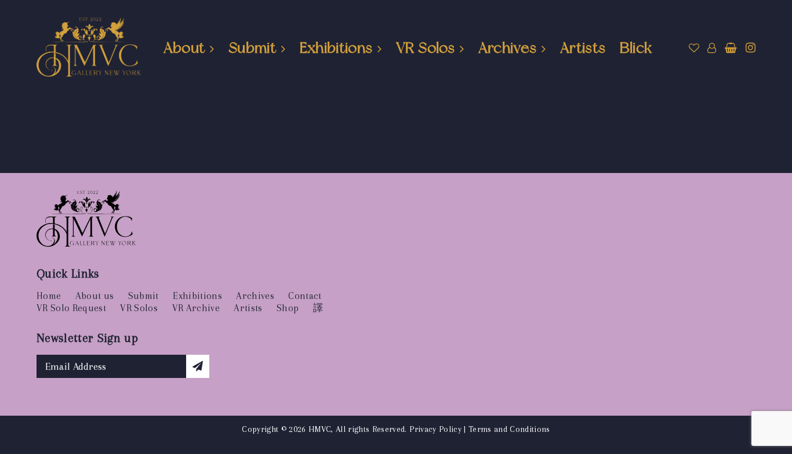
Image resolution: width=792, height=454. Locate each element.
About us (94, 295)
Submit (252, 47)
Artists (582, 47)
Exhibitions (336, 47)
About (184, 47)
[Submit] (197, 366)
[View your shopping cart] (731, 48)
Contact (304, 295)
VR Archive (196, 308)
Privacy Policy (435, 429)
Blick (636, 47)
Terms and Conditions (509, 429)
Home (49, 295)
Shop (288, 308)
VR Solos (425, 47)
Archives (507, 47)
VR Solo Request (71, 308)
